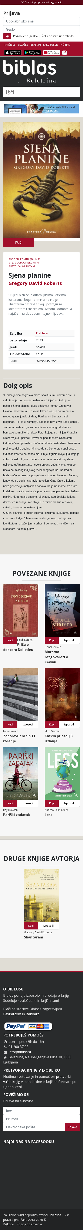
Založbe (23, 44)
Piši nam (65, 44)
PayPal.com (12, 1014)
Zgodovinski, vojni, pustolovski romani (24, 264)
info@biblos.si (20, 1052)
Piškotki (8, 1224)
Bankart (32, 1014)
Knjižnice (9, 44)
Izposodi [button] (69, 640)
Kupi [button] (18, 242)
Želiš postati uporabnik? (58, 36)
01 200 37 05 (18, 1046)
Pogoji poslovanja (29, 1224)
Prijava (72, 1127)
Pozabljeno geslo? (25, 36)
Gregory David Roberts (35, 283)
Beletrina (55, 1215)
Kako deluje (50, 44)
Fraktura (42, 333)
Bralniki (35, 44)
